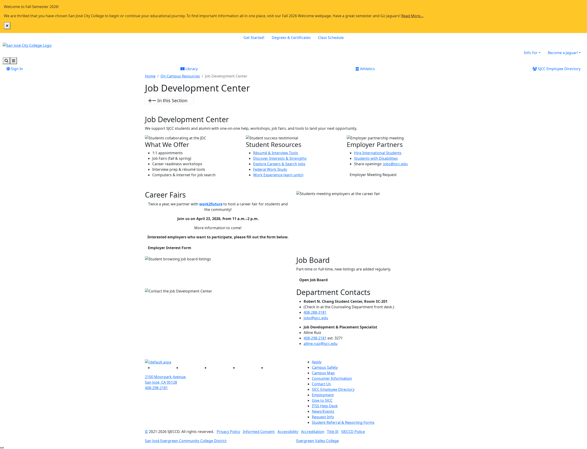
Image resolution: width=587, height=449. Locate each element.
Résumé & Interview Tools (275, 152)
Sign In (16, 68)
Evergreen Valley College (317, 440)
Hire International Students (377, 152)
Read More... (412, 15)
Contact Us (321, 383)
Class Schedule (331, 37)
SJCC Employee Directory (559, 68)
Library (191, 68)
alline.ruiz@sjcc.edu (321, 343)
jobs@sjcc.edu (395, 163)
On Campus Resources (180, 76)
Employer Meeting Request (375, 174)
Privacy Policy (228, 431)
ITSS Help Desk (325, 405)
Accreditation (312, 431)
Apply (316, 361)
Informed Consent (259, 431)
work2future (210, 204)
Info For (531, 52)
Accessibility (287, 431)
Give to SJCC (322, 400)
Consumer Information (332, 378)
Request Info (323, 416)
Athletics (367, 68)
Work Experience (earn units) (278, 174)
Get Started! (254, 37)
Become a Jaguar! (563, 52)
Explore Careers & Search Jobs (279, 163)
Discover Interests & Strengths (280, 158)
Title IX (332, 431)
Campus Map (323, 372)
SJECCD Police (353, 431)
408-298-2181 (315, 338)
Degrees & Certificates (291, 37)
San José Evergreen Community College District (186, 440)
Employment (323, 394)
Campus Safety (325, 367)
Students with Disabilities (376, 158)
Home (150, 76)
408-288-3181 (315, 312)
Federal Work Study (270, 169)
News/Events (323, 411)
